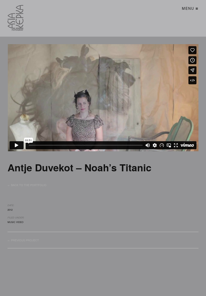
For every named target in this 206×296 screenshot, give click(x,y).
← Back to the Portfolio (27, 185)
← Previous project (23, 240)
